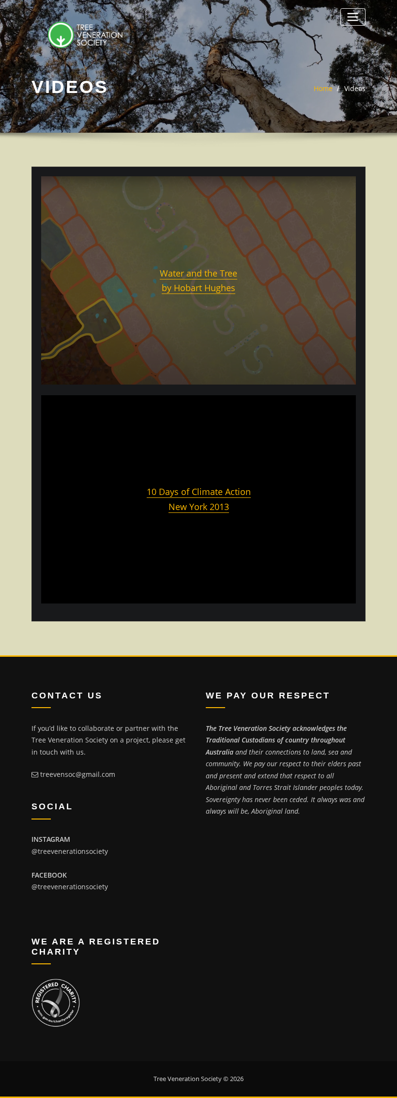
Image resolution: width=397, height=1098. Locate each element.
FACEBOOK (49, 875)
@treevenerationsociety (69, 851)
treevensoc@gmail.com (77, 774)
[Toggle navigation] (353, 16)
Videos (355, 88)
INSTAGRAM (50, 839)
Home (323, 88)
